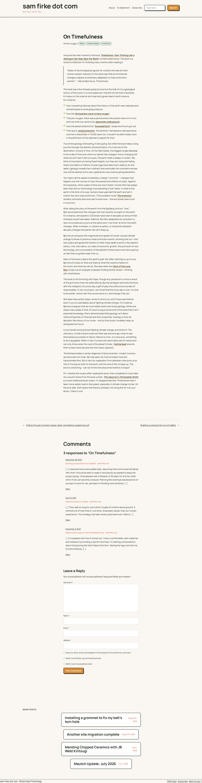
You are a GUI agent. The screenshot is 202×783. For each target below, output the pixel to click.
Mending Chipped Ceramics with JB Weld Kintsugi (93, 749)
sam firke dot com (50, 5)
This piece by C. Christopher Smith (121, 377)
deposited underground (107, 121)
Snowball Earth (102, 126)
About (112, 7)
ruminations (106, 43)
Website (66, 640)
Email (66, 628)
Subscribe (137, 7)
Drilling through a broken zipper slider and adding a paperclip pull (57, 425)
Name (66, 615)
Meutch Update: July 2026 (95, 764)
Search (173, 7)
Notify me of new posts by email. (79, 664)
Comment (68, 582)
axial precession (86, 130)
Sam (74, 43)
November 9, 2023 (73, 529)
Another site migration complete (93, 734)
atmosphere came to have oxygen (92, 113)
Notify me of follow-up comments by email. (83, 658)
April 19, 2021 (71, 498)
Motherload (120, 344)
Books (82, 43)
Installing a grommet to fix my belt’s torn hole (93, 719)
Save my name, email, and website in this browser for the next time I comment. (98, 652)
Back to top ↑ (195, 781)
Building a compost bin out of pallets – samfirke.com (87, 463)
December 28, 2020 (74, 459)
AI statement (123, 7)
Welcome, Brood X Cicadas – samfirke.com (83, 501)
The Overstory (124, 195)
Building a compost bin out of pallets (158, 425)
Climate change (93, 43)
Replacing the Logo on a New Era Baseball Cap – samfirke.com (91, 532)
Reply (68, 489)
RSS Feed (171, 781)
